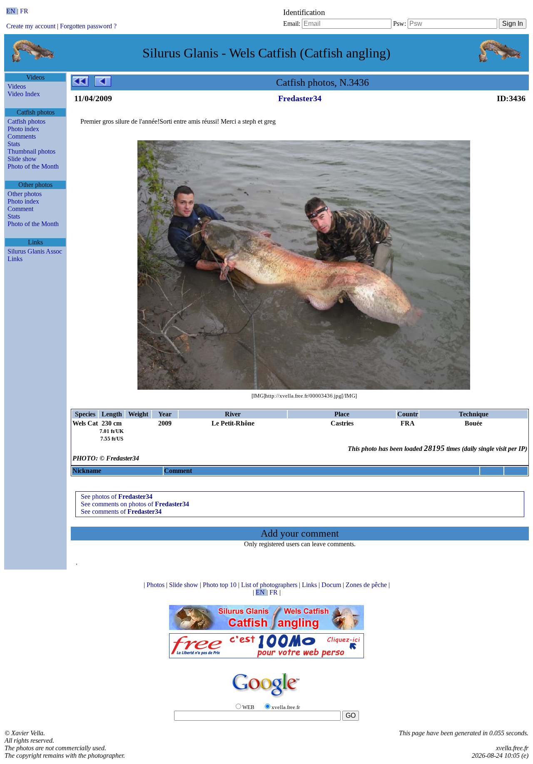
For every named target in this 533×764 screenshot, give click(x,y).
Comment (20, 208)
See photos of (116, 496)
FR (24, 11)
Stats (13, 143)
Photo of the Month (33, 166)
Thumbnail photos (31, 151)
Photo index (23, 128)
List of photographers (270, 584)
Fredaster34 (299, 98)
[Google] (266, 698)
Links (14, 258)
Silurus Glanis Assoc (34, 251)
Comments (21, 136)
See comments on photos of (135, 504)
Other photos (24, 193)
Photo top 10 (220, 584)
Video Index (23, 93)
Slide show (22, 158)
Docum (332, 584)
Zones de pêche (367, 584)
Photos (156, 584)
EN (11, 11)
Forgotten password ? (88, 26)
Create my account (30, 26)
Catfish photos (26, 121)
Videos (16, 86)
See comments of (121, 511)
